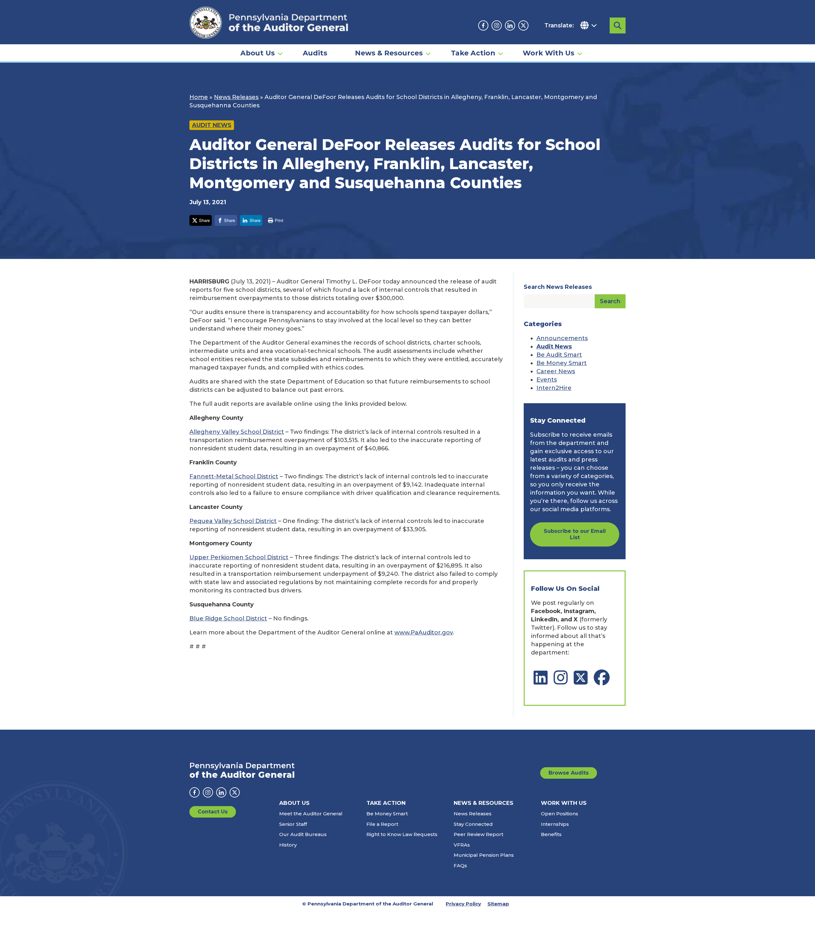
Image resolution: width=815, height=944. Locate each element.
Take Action (473, 53)
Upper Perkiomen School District (238, 557)
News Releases (236, 97)
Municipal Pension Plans (484, 855)
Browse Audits (569, 773)
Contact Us (213, 812)
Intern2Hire (553, 387)
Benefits (551, 834)
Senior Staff (293, 824)
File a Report (382, 824)
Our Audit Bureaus (303, 834)
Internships (555, 824)
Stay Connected (473, 824)
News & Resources (389, 53)
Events (546, 379)
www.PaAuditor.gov (423, 632)
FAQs (460, 865)
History (288, 845)
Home (198, 97)
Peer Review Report (478, 834)
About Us (257, 53)
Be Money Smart (561, 363)
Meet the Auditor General (311, 814)
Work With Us (548, 53)
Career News (555, 371)
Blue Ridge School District (228, 618)
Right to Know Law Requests (401, 834)
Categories (543, 324)
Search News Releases (558, 286)
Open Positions (559, 814)
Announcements (562, 338)
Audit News (211, 125)
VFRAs (462, 845)
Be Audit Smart (559, 354)
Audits (315, 53)
